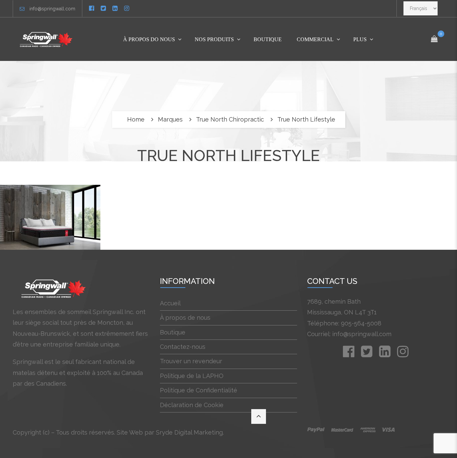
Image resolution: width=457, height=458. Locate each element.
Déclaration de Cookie (191, 404)
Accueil (170, 303)
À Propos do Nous (149, 39)
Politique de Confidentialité (198, 390)
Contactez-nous (182, 346)
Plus (360, 39)
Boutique (268, 39)
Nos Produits (214, 39)
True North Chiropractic (230, 119)
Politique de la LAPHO (191, 375)
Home (136, 119)
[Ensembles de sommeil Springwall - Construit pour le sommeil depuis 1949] (47, 39)
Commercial (315, 39)
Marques (170, 119)
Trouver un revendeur (191, 361)
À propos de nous (185, 317)
